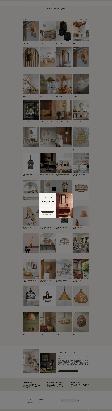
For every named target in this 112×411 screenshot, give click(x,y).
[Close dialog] (71, 194)
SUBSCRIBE (47, 211)
